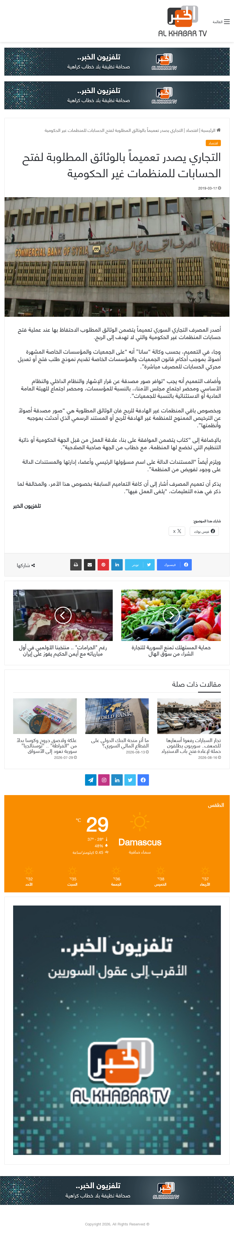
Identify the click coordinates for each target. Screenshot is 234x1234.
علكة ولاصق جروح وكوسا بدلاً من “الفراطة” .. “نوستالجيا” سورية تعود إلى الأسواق (47, 745)
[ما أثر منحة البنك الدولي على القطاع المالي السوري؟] (117, 716)
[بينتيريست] (103, 564)
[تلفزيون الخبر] (181, 21)
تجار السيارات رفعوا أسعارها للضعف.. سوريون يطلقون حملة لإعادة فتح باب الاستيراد (191, 745)
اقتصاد (192, 130)
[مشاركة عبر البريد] (89, 564)
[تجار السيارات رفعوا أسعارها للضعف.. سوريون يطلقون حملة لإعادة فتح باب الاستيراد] (189, 716)
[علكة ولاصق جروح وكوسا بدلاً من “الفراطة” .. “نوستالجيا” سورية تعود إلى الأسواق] (45, 716)
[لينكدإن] (117, 564)
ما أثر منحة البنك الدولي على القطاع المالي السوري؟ (120, 742)
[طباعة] (76, 564)
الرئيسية (209, 130)
